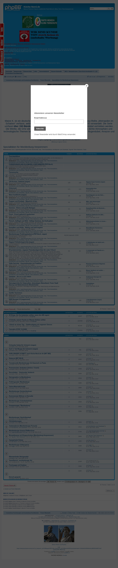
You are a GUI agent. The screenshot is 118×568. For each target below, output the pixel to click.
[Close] (86, 85)
